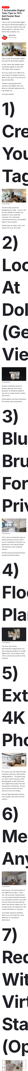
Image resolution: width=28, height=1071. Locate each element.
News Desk (12, 35)
